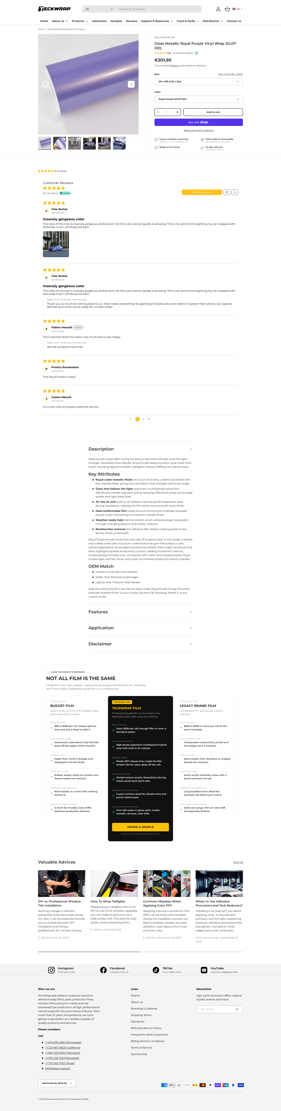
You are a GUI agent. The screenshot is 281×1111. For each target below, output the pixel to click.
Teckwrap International (56, 1099)
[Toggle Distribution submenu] (222, 21)
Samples (116, 21)
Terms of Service (141, 1047)
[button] (238, 9)
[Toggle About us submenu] (67, 21)
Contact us (234, 21)
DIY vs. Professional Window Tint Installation (59, 903)
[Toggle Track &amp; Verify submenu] (198, 21)
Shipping (174, 65)
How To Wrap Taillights (108, 901)
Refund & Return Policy (146, 1028)
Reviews (131, 21)
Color (157, 91)
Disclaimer (138, 1021)
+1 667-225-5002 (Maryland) (62, 1052)
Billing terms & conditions (147, 1041)
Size (156, 74)
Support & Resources (155, 21)
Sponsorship (139, 1054)
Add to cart (213, 112)
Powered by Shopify (79, 1099)
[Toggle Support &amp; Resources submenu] (172, 21)
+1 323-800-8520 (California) (62, 1047)
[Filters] (226, 192)
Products (78, 21)
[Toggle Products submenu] (87, 21)
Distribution (211, 21)
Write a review (202, 192)
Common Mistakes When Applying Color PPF (162, 903)
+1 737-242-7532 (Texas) (59, 1063)
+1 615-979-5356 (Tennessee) (63, 1042)
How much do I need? (230, 74)
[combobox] (142, 9)
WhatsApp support (57, 1068)
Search (135, 995)
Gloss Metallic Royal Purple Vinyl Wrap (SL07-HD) (66, 29)
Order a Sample (140, 827)
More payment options (199, 130)
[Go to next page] (149, 419)
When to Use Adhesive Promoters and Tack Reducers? (219, 903)
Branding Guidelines (144, 1008)
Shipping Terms (141, 1015)
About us (58, 21)
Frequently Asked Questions (149, 1034)
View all (238, 862)
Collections (99, 21)
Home (44, 21)
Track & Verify (186, 21)
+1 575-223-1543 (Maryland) (62, 1058)
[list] (88, 84)
